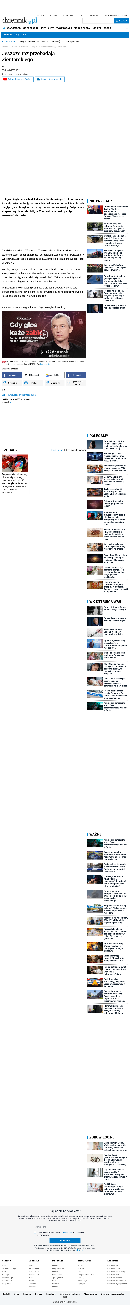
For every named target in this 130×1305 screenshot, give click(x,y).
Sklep (124, 15)
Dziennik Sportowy (70, 41)
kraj (33, 47)
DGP (80, 15)
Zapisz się (65, 1240)
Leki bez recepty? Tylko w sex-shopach (16, 400)
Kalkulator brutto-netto (116, 1281)
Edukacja (56, 1271)
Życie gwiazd (57, 1278)
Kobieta (55, 1265)
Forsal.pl (5, 1275)
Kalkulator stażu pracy (116, 1271)
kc (3, 66)
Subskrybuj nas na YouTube (20, 79)
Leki (79, 1271)
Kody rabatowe (58, 1268)
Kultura (55, 1287)
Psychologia (82, 1281)
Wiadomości (10, 35)
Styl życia (81, 1284)
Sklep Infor (6, 1284)
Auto (31, 1265)
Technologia (34, 1268)
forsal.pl (53, 15)
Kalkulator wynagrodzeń (117, 1284)
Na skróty (6, 1261)
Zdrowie (32, 1281)
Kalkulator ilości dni (115, 1268)
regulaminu (67, 1232)
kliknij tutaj (79, 1250)
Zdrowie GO (33, 41)
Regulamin (51, 1294)
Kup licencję (45, 364)
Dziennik (5, 47)
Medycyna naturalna (86, 1275)
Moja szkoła (57, 1275)
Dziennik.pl (34, 1261)
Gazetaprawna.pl (9, 1268)
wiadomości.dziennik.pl (20, 47)
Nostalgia (22, 41)
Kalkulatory (112, 1261)
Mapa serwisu (90, 1294)
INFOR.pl (40, 15)
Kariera (38, 1294)
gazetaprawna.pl (112, 15)
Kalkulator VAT (113, 1275)
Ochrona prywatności (70, 1294)
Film (54, 1281)
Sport (31, 1278)
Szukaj (123, 21)
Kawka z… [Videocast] (50, 41)
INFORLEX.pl (68, 15)
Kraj (23, 35)
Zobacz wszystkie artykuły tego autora (19, 395)
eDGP (4, 1271)
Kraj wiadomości (76, 450)
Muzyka (55, 1284)
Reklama (27, 1294)
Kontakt (6, 1294)
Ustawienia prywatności (112, 1294)
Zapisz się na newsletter (52, 79)
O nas (16, 1294)
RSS (65, 1297)
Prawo (80, 1265)
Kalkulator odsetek (114, 1278)
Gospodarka (34, 1271)
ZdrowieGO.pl (93, 15)
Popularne (57, 450)
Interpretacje (7, 1281)
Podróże (32, 1284)
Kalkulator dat (112, 1265)
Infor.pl (4, 1265)
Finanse (81, 1268)
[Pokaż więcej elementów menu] (126, 28)
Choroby (81, 1278)
